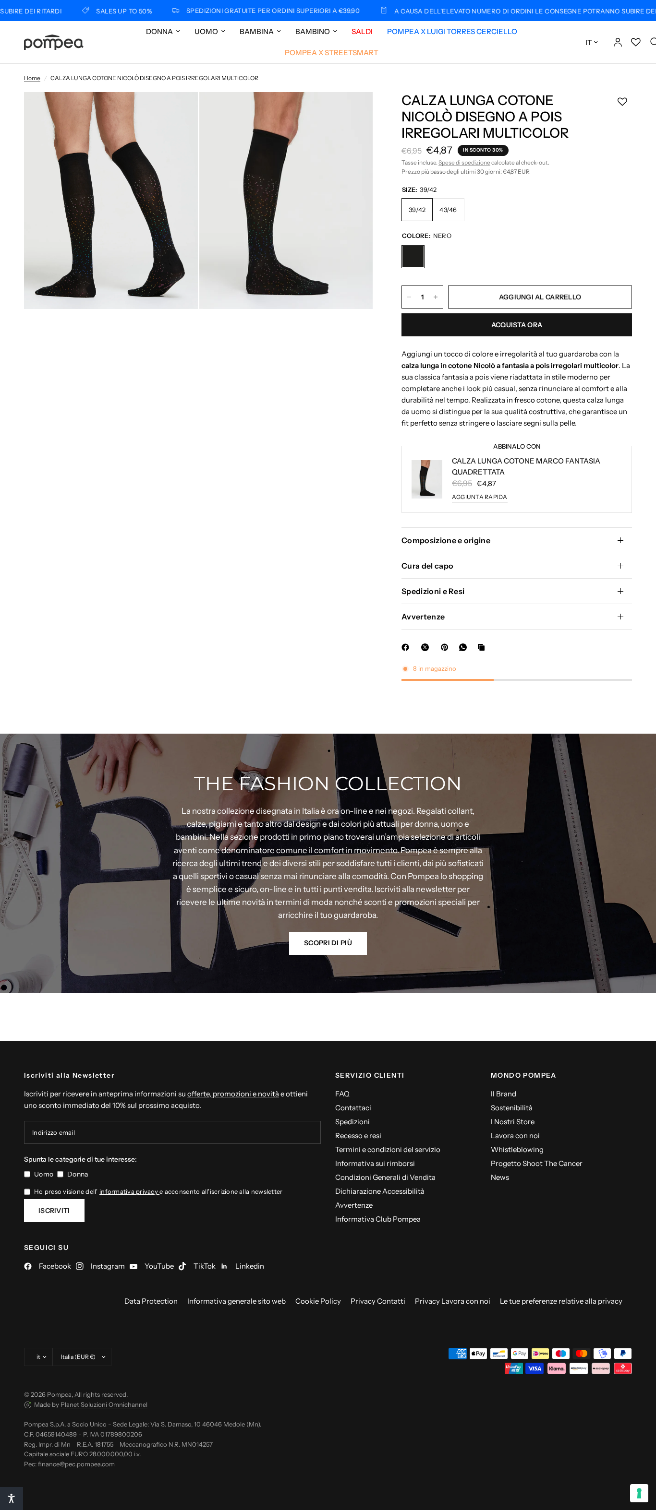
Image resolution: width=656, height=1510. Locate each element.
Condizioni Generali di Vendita (385, 1177)
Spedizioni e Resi (432, 591)
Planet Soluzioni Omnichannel (104, 1404)
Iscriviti (54, 1210)
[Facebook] (407, 647)
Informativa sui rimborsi (375, 1163)
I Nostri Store (513, 1121)
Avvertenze (423, 616)
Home (32, 78)
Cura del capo (427, 566)
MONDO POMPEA (524, 1075)
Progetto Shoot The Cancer (537, 1163)
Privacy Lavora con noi (452, 1301)
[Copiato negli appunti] (483, 647)
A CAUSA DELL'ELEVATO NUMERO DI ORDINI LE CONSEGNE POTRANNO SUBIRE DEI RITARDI (495, 10)
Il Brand (503, 1093)
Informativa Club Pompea (378, 1219)
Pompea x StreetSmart (331, 52)
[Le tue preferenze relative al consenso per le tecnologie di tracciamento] (639, 1493)
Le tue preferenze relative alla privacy (561, 1301)
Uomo (206, 31)
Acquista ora (516, 325)
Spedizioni (352, 1121)
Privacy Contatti (378, 1301)
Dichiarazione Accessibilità (380, 1191)
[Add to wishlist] (622, 102)
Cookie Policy (318, 1301)
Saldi (362, 31)
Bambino (312, 31)
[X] (427, 647)
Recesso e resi (358, 1135)
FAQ (342, 1093)
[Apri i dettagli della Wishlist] (635, 42)
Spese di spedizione (464, 162)
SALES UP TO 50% (81, 10)
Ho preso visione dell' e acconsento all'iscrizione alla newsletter (158, 1191)
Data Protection (151, 1301)
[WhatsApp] (465, 647)
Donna (159, 31)
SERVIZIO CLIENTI (369, 1075)
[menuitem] (163, 31)
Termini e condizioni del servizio (387, 1149)
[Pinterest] (446, 647)
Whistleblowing (517, 1149)
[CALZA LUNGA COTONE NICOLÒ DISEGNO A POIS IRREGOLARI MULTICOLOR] (413, 256)
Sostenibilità (512, 1107)
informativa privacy (129, 1191)
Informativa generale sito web (236, 1301)
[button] (328, 943)
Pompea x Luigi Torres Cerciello (452, 31)
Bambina (257, 31)
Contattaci (353, 1107)
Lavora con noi (515, 1135)
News (500, 1177)
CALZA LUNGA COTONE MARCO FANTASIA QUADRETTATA (526, 466)
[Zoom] (178, 112)
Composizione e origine (445, 540)
